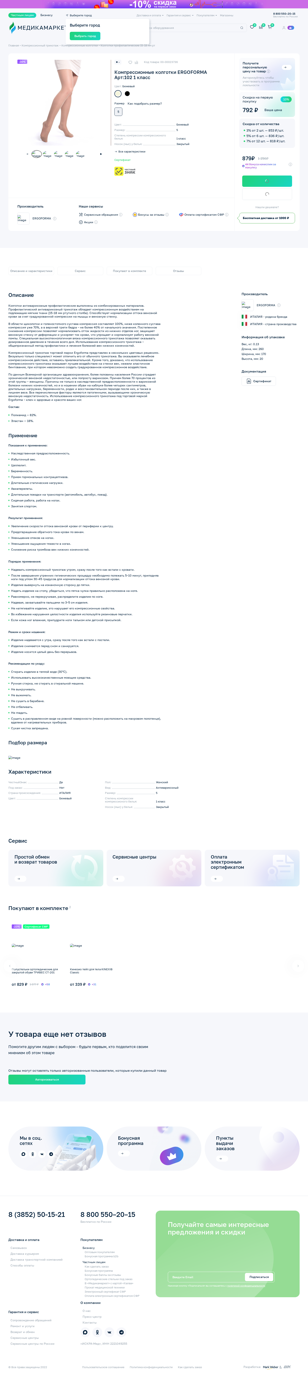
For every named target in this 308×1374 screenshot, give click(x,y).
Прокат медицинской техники (105, 1287)
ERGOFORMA (41, 218)
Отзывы (178, 271)
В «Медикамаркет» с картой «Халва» (109, 1283)
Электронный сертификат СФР (105, 1291)
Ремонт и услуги (22, 1326)
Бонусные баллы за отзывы (103, 1275)
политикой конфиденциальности (246, 1285)
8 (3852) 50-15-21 (36, 1214)
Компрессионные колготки (79, 45)
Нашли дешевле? (267, 207)
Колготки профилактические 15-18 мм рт (128, 45)
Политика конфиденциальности (151, 1367)
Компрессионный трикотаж (40, 45)
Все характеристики (131, 151)
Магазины (226, 15)
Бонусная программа (99, 1270)
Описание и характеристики (31, 271)
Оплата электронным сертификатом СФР (112, 1295)
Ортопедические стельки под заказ (108, 1279)
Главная (13, 45)
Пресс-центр (92, 1316)
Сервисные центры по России (32, 1343)
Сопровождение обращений (31, 1320)
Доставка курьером (24, 1253)
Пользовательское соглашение (103, 1367)
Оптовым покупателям (100, 1252)
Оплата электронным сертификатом (227, 862)
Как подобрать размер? (145, 103)
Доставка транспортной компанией (36, 1259)
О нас (87, 1310)
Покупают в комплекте (129, 271)
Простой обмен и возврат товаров (35, 859)
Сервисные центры (134, 857)
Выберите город (81, 15)
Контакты (90, 1322)
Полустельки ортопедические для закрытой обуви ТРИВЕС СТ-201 (35, 971)
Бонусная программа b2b (101, 1256)
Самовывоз (18, 1248)
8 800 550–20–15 (107, 1214)
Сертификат (122, 159)
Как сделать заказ (97, 1266)
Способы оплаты (22, 1265)
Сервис (80, 271)
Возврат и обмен (22, 1332)
